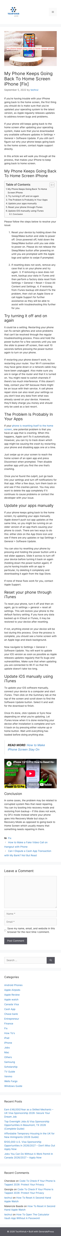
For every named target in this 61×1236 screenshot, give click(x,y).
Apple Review (12, 994)
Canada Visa (11, 1004)
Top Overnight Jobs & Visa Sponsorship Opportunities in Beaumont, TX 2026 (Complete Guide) (26, 1125)
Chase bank (11, 1014)
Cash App (9, 1009)
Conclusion (18, 214)
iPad (6, 1038)
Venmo (8, 1076)
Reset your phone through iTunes (25, 207)
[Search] (51, 960)
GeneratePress (46, 1231)
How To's (9, 1033)
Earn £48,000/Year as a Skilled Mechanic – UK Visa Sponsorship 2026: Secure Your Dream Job (28, 1113)
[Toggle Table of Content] (50, 184)
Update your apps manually (22, 203)
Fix (9, 838)
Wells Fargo (10, 1081)
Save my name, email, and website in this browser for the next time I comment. (31, 930)
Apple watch (11, 999)
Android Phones (13, 985)
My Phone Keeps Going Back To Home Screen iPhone (27, 191)
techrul (8, 1197)
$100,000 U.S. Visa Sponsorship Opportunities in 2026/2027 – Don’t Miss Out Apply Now (29, 1145)
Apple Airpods (12, 990)
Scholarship (10, 1066)
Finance (8, 1023)
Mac (6, 1052)
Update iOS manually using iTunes (26, 210)
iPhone (8, 1042)
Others (8, 1057)
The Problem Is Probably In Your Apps (28, 199)
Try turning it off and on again (23, 196)
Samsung (9, 1062)
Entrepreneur (11, 1018)
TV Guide (9, 1071)
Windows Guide (13, 1086)
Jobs (7, 1047)
